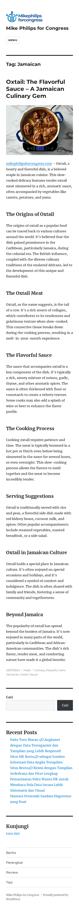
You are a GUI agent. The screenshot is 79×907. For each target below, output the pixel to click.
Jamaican (12, 674)
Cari (9, 697)
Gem (62, 670)
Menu (12, 40)
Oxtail (24, 674)
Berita (11, 853)
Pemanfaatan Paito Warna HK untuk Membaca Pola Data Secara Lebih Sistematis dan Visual (39, 784)
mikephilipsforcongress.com (29, 164)
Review (12, 872)
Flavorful (52, 670)
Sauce (34, 674)
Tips (9, 882)
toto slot (13, 833)
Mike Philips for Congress (37, 28)
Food (26, 670)
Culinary (39, 670)
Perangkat (14, 863)
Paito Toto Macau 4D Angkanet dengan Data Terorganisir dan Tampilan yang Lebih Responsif (35, 745)
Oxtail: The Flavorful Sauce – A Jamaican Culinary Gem (35, 88)
